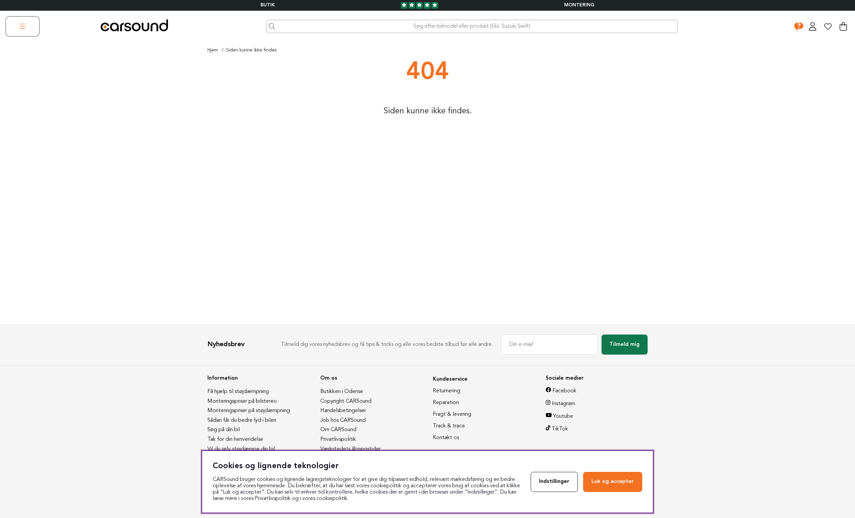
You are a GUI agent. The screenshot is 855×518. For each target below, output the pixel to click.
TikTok (560, 429)
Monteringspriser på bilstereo (242, 401)
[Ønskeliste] (828, 26)
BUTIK (268, 5)
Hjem (212, 50)
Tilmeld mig (625, 344)
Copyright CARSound (345, 401)
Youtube (563, 416)
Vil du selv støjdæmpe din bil (241, 449)
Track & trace (449, 426)
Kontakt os (446, 437)
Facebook (564, 391)
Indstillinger (554, 481)
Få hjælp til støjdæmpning (238, 391)
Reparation (446, 402)
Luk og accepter (612, 481)
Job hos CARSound (343, 420)
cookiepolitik (331, 498)
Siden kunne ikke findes (251, 50)
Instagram (563, 403)
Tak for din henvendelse (235, 439)
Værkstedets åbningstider (350, 449)
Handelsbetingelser (343, 410)
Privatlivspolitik (338, 439)
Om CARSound (338, 429)
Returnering (446, 391)
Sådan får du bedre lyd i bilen (241, 420)
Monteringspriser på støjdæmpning (248, 410)
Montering (579, 5)
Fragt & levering (452, 414)
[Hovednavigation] (22, 26)
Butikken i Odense (341, 391)
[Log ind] (812, 26)
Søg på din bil (223, 429)
